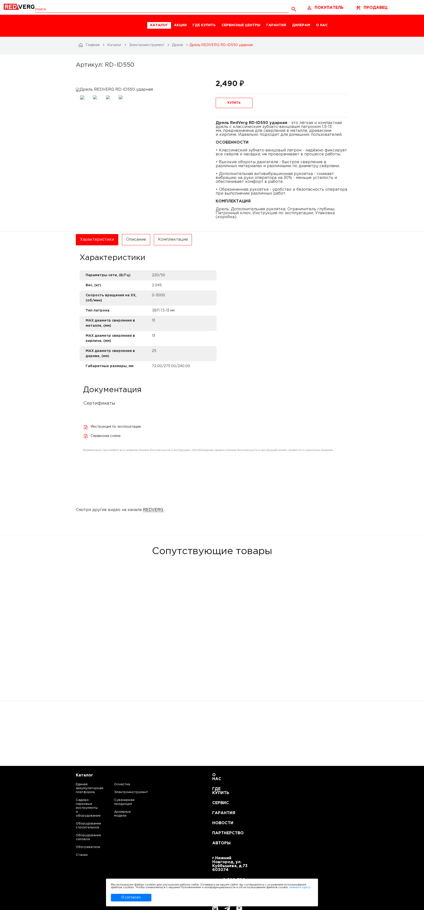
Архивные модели (122, 813)
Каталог (84, 775)
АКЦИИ (180, 25)
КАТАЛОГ (159, 25)
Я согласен (131, 897)
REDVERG (153, 510)
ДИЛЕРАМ (301, 25)
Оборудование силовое (83, 837)
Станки (82, 855)
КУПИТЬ (233, 102)
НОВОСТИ (218, 823)
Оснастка (122, 784)
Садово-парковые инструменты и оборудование (83, 808)
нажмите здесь (299, 887)
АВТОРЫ (218, 843)
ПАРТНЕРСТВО (218, 833)
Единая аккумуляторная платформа (83, 788)
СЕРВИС (218, 803)
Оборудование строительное (83, 825)
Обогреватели (83, 847)
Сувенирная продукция (124, 802)
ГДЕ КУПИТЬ (204, 25)
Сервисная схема (105, 436)
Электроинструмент (127, 792)
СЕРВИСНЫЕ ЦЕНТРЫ (241, 25)
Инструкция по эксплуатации (116, 426)
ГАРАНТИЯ (276, 25)
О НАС (322, 25)
